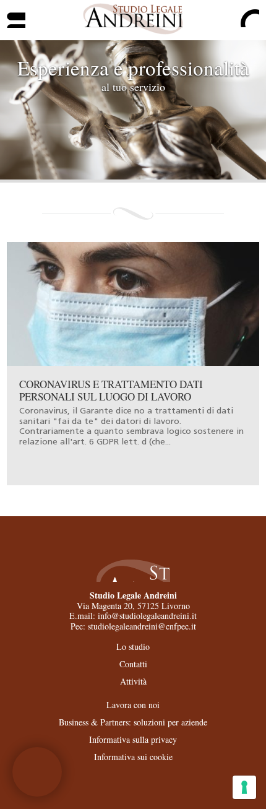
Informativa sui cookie (133, 757)
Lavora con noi (133, 705)
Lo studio (133, 646)
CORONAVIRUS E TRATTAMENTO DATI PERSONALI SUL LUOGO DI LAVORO (111, 390)
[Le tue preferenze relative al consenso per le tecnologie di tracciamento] (244, 787)
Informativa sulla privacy (133, 739)
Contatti (133, 664)
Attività (133, 681)
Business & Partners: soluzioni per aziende (133, 722)
